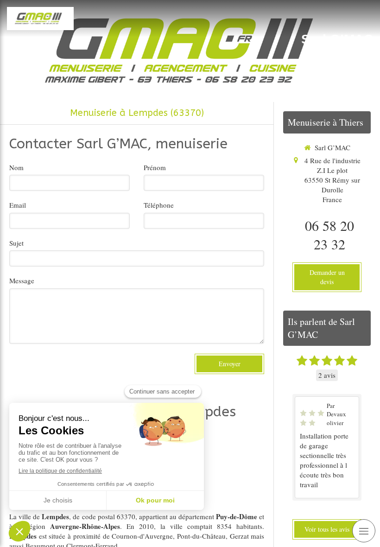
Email (17, 205)
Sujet (16, 243)
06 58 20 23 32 (329, 234)
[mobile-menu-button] (363, 530)
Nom (16, 167)
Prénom (155, 167)
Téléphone (159, 205)
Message (21, 280)
